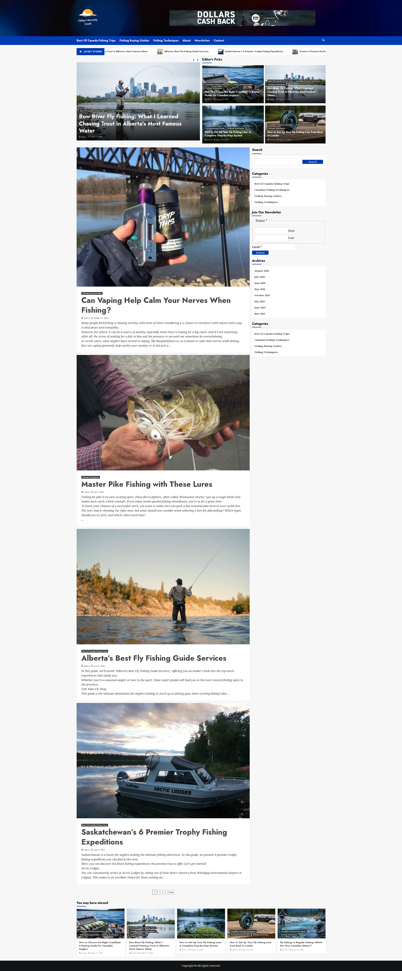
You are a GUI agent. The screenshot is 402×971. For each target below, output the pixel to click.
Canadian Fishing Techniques (218, 84)
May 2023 (259, 313)
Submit (260, 253)
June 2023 (259, 307)
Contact (219, 40)
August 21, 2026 (222, 99)
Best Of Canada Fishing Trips (96, 40)
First (291, 231)
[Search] (324, 40)
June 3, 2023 (99, 849)
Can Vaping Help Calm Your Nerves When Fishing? (156, 305)
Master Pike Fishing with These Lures (146, 484)
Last (291, 238)
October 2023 (262, 295)
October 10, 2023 (101, 318)
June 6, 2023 (95, 136)
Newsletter (202, 40)
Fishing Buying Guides (134, 40)
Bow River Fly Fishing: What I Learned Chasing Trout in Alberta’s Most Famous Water (291, 91)
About (187, 40)
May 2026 (259, 289)
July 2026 (259, 277)
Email (257, 247)
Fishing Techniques (166, 40)
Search (257, 150)
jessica (84, 136)
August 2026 (261, 270)
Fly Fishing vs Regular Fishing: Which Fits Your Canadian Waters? (301, 944)
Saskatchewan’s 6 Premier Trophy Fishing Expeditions (186, 51)
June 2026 (259, 283)
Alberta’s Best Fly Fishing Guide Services (119, 51)
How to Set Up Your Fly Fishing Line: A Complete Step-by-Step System (228, 133)
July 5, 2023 (99, 492)
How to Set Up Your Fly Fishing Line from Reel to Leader (295, 133)
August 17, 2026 (285, 99)
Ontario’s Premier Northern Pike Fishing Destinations (261, 51)
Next (171, 892)
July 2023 (259, 301)
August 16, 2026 (222, 139)
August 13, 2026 (285, 139)
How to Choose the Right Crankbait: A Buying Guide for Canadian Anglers (232, 93)
